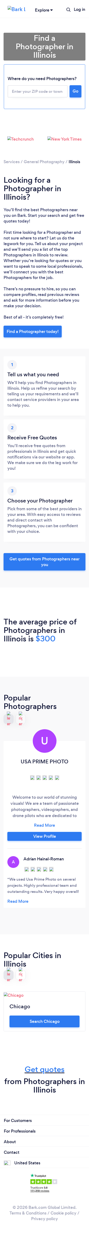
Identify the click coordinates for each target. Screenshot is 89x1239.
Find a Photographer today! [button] (33, 331)
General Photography (44, 162)
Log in (79, 9)
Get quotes (45, 1069)
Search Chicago (45, 1021)
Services (12, 162)
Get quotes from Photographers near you (44, 561)
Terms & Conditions (28, 1213)
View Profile (44, 836)
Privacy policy (44, 1219)
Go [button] (75, 91)
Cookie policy (63, 1213)
